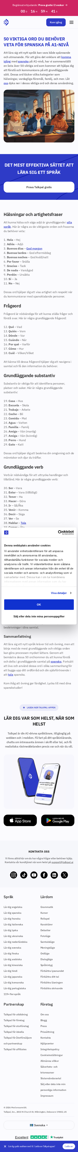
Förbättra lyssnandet (52, 971)
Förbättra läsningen (51, 982)
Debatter (45, 930)
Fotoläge (45, 936)
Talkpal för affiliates (15, 1049)
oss (6, 83)
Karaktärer (46, 924)
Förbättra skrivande (51, 988)
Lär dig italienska (13, 924)
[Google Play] (57, 820)
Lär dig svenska (12, 947)
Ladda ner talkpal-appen (41, 707)
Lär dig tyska (11, 930)
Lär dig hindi (10, 971)
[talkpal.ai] (6, 22)
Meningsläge (47, 947)
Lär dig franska (12, 918)
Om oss (44, 1014)
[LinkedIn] (54, 875)
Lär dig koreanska (14, 982)
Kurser (44, 912)
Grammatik (46, 907)
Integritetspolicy (49, 1049)
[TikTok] (23, 875)
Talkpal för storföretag (16, 1026)
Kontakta (45, 1037)
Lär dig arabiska (13, 959)
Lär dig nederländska (15, 941)
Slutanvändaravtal (50, 1078)
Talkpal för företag (14, 1020)
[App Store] (20, 820)
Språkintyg (46, 965)
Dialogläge (46, 959)
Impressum (47, 1095)
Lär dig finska (11, 953)
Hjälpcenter (47, 1043)
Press (43, 1026)
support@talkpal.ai (62, 862)
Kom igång (56, 22)
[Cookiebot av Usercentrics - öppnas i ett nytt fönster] (58, 532)
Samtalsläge (47, 941)
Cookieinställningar (51, 1055)
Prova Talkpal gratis (39, 187)
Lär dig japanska (13, 976)
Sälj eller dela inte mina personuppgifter (39, 616)
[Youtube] (34, 875)
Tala (23, 523)
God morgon (34, 248)
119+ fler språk (12, 994)
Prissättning (47, 1031)
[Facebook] (44, 875)
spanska (23, 61)
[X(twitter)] (64, 875)
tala (10, 674)
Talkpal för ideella (14, 1031)
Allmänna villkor (49, 1061)
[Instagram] (13, 875)
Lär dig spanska (12, 912)
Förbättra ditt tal (49, 976)
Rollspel (45, 918)
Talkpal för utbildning (16, 1014)
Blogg (43, 1020)
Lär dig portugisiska (15, 988)
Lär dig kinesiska (13, 965)
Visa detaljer (59, 593)
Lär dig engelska (13, 907)
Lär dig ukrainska (13, 936)
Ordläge (45, 953)
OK (39, 604)
